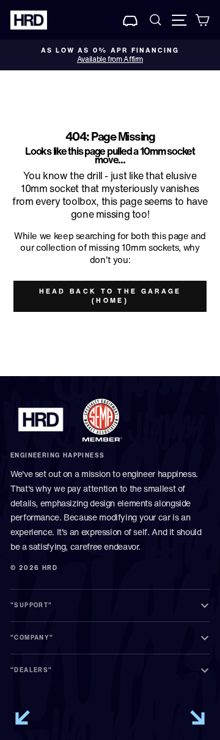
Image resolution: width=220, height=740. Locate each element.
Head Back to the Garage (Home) (110, 296)
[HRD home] (41, 419)
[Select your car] (130, 20)
